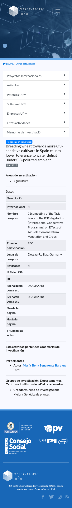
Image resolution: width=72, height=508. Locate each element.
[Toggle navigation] (57, 11)
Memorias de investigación (24, 132)
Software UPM (16, 104)
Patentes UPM (16, 94)
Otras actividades (25, 63)
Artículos (13, 85)
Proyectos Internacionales (24, 76)
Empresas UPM (17, 113)
